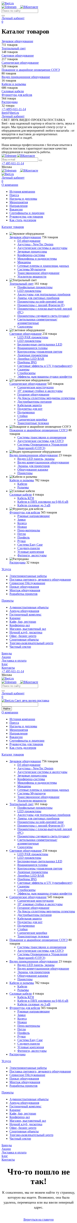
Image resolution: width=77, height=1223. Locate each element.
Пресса (14, 195)
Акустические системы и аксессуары (42, 248)
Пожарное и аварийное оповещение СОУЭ (38, 430)
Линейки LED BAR (30, 358)
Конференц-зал (19, 625)
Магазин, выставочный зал (27, 628)
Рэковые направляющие (33, 516)
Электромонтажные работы (28, 576)
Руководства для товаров (26, 216)
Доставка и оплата (14, 660)
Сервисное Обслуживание (27, 583)
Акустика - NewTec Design (35, 244)
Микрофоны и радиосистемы (37, 258)
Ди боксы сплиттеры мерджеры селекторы (46, 398)
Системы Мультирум (31, 269)
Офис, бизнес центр (22, 636)
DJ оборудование (28, 240)
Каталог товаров (13, 227)
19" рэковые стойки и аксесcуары (40, 391)
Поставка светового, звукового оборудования (40, 579)
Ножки (22, 526)
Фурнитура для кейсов (24, 512)
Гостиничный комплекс (25, 614)
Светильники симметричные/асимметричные (37, 321)
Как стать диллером (22, 220)
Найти (6, 708)
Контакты (8, 667)
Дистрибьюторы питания (34, 401)
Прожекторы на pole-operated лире (40, 301)
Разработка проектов (23, 594)
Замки (21, 519)
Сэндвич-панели (28, 548)
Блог (5, 664)
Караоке (15, 618)
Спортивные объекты (24, 639)
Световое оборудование (25, 333)
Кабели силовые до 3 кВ (33, 505)
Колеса (22, 523)
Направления (18, 206)
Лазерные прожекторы (32, 355)
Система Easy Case (30, 544)
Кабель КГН (25, 498)
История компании (22, 191)
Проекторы (25, 473)
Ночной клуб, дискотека (25, 632)
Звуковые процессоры (32, 251)
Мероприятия (18, 202)
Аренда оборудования (24, 611)
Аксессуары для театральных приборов (43, 294)
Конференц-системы (31, 255)
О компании (10, 184)
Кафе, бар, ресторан (22, 621)
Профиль (23, 537)
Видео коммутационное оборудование (43, 462)
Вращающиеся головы (32, 348)
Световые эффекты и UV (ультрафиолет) (44, 366)
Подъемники (26, 412)
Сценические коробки (32, 419)
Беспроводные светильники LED (39, 344)
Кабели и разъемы (21, 480)
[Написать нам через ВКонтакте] (29, 7)
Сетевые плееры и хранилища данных (43, 265)
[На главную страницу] (8, 3)
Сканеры (23, 369)
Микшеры (24, 262)
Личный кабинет (13, 18)
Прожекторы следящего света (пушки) (43, 316)
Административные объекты (29, 607)
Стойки (22, 416)
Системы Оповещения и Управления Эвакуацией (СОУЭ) (42, 446)
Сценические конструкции (35, 387)
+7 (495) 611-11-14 (14, 109)
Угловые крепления (30, 551)
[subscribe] (40, 160)
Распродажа (17, 562)
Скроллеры (25, 326)
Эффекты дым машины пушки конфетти (44, 376)
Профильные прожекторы (35, 287)
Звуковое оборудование (25, 237)
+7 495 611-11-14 (13, 163)
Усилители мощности (31, 276)
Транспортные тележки (33, 423)
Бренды (7, 653)
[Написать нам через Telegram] (11, 7)
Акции (6, 657)
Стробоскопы (26, 373)
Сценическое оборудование (28, 383)
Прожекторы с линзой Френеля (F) (40, 305)
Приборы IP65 (27, 362)
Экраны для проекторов (33, 466)
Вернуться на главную (38, 1219)
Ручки (21, 541)
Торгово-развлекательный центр (31, 643)
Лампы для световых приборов (38, 298)
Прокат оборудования (24, 586)
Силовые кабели (20, 494)
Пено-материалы (28, 530)
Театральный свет (21, 283)
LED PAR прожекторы (32, 337)
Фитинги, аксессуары (32, 555)
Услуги (6, 569)
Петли (21, 534)
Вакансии (16, 209)
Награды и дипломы (23, 198)
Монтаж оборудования (24, 590)
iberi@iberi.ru (10, 112)
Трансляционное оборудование (38, 273)
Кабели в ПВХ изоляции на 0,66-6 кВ (42, 501)
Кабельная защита (29, 405)
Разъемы (23, 487)
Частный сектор (20, 646)
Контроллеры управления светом (39, 351)
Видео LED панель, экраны (35, 458)
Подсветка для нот (29, 408)
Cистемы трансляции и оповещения (41, 437)
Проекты (8, 600)
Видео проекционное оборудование (33, 455)
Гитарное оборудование (33, 394)
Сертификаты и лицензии (26, 213)
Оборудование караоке (32, 469)
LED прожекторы (29, 290)
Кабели (22, 484)
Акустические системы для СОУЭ (40, 441)
